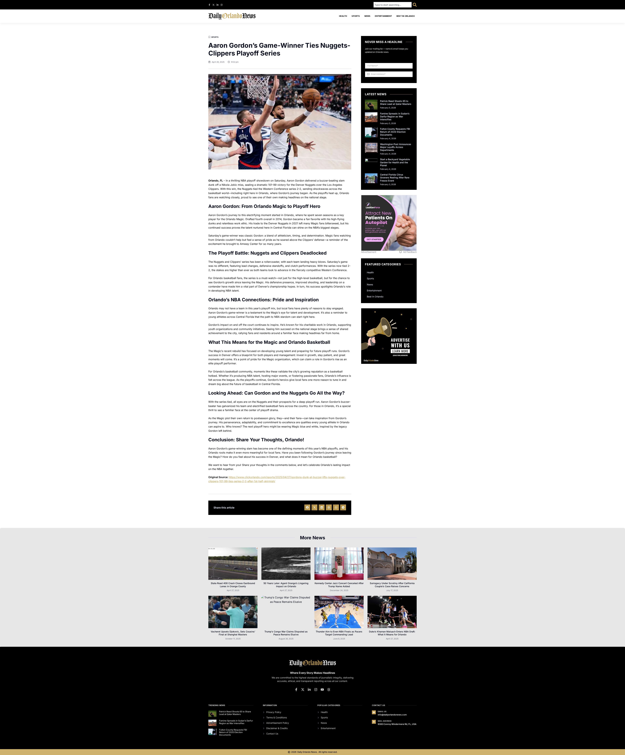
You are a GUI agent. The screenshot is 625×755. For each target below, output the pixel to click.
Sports (356, 16)
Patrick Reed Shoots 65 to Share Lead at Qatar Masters (395, 102)
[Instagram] (222, 5)
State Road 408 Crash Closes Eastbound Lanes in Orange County (233, 584)
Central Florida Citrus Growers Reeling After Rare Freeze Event (394, 177)
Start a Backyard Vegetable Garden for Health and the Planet (395, 162)
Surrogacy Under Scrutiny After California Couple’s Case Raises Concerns (392, 584)
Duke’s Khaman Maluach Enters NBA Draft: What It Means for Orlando (392, 633)
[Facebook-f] (209, 5)
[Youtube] (322, 689)
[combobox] (393, 4)
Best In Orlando (405, 16)
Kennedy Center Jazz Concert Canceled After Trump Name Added (339, 584)
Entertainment (383, 16)
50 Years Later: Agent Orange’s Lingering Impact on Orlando (286, 584)
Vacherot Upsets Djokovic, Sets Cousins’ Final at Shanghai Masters (233, 633)
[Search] (415, 4)
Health (343, 16)
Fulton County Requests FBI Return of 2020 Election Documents (395, 131)
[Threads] (328, 689)
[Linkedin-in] (217, 5)
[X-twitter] (213, 5)
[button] (307, 507)
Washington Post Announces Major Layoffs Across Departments (395, 147)
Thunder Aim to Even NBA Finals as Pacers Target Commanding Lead (339, 633)
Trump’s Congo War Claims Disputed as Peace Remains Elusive (286, 633)
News (367, 16)
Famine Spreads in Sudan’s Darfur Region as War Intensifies (395, 116)
